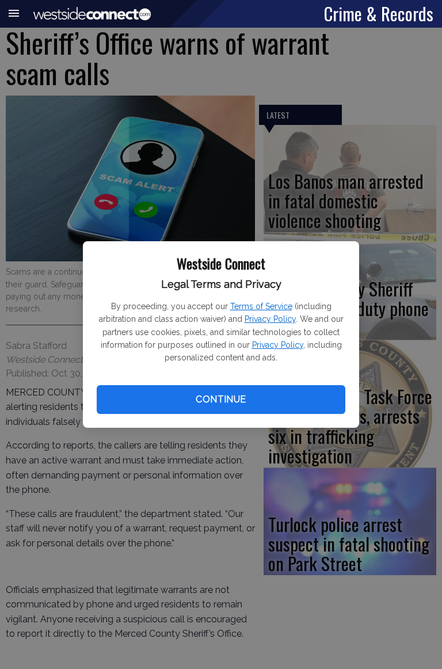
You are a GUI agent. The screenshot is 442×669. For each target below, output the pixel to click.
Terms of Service (261, 306)
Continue (221, 399)
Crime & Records (378, 13)
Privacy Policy (270, 319)
